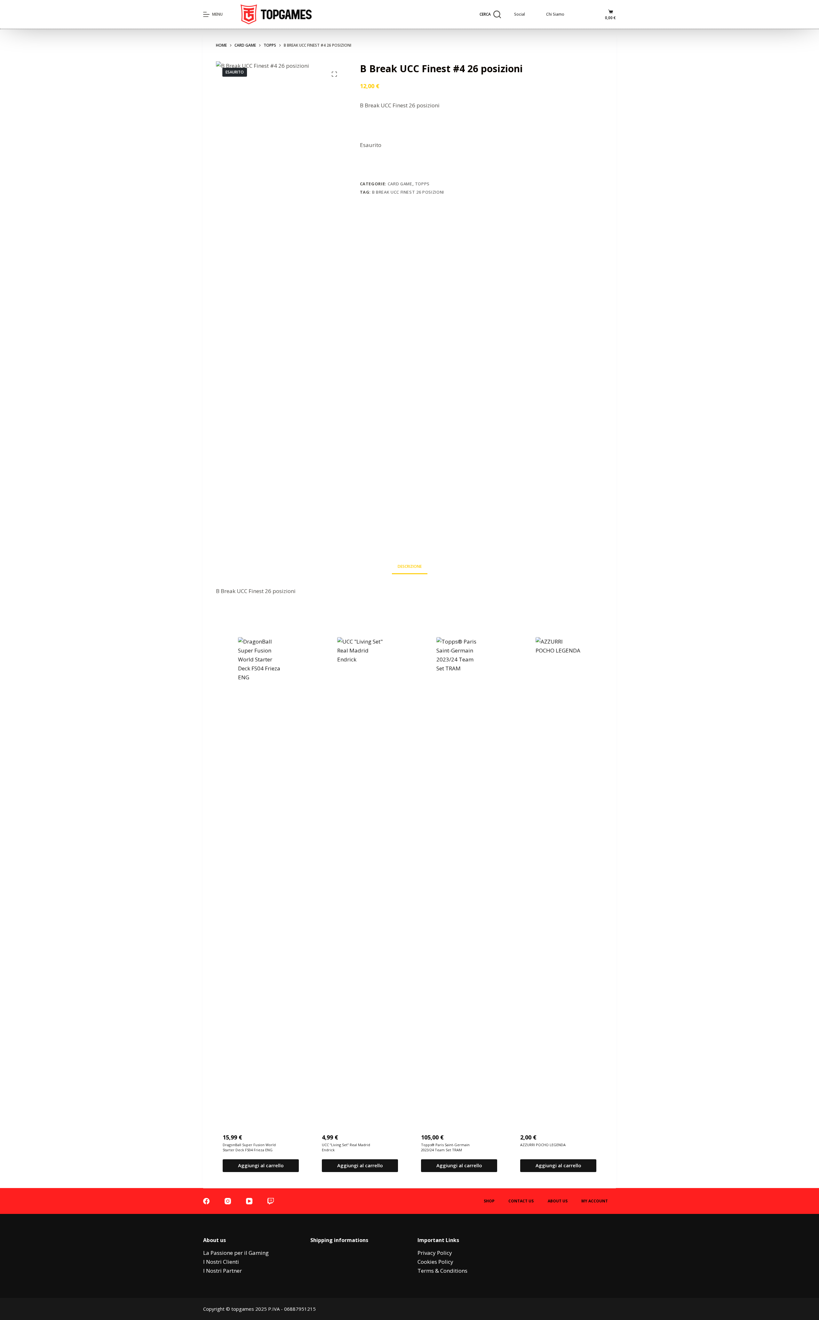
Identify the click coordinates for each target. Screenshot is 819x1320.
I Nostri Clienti (221, 1261)
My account (594, 1201)
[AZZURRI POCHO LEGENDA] (558, 876)
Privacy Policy (434, 1252)
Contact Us (521, 1201)
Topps (422, 184)
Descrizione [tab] (410, 566)
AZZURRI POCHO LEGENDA (543, 1144)
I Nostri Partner (222, 1270)
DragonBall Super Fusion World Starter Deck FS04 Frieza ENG (249, 1147)
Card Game (400, 184)
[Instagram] (228, 1201)
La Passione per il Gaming (236, 1252)
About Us (558, 1201)
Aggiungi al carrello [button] (261, 1165)
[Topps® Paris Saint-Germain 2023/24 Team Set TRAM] (459, 876)
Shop (489, 1201)
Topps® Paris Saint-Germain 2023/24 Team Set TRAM (445, 1147)
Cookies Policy (435, 1261)
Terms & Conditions (442, 1270)
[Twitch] (270, 1201)
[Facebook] (206, 1201)
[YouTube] (249, 1201)
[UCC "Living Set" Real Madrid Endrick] (360, 876)
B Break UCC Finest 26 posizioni (408, 192)
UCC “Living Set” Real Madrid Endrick (346, 1147)
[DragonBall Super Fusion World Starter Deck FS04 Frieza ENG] (261, 876)
